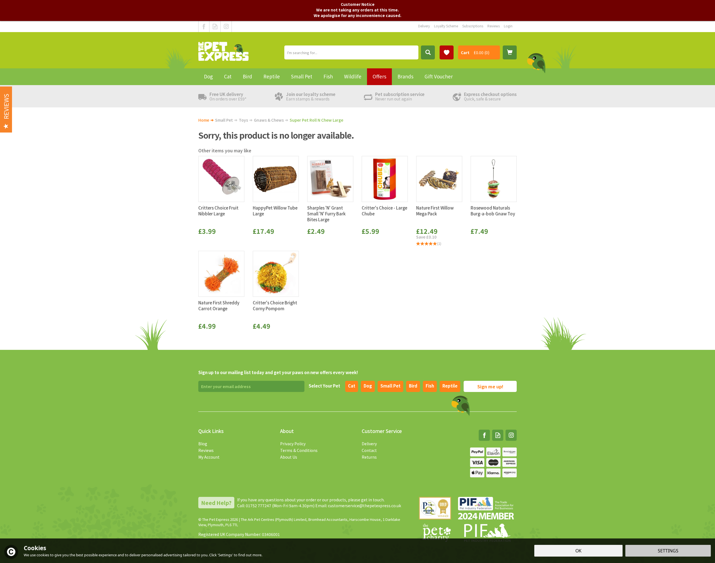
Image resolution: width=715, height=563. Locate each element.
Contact (369, 450)
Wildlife (352, 76)
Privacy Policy (293, 443)
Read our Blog (214, 26)
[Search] (428, 52)
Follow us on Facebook (204, 26)
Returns (369, 457)
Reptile (449, 386)
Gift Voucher (439, 76)
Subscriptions (472, 25)
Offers (379, 76)
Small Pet (301, 76)
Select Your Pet (324, 386)
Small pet (390, 386)
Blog (202, 443)
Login (508, 25)
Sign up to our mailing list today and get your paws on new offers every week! (278, 372)
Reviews (206, 450)
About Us (288, 457)
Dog (368, 386)
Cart (465, 52)
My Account (209, 457)
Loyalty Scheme (446, 25)
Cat (351, 386)
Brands (405, 76)
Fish (430, 386)
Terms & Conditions (299, 450)
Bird (413, 386)
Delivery (369, 443)
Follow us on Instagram (226, 26)
